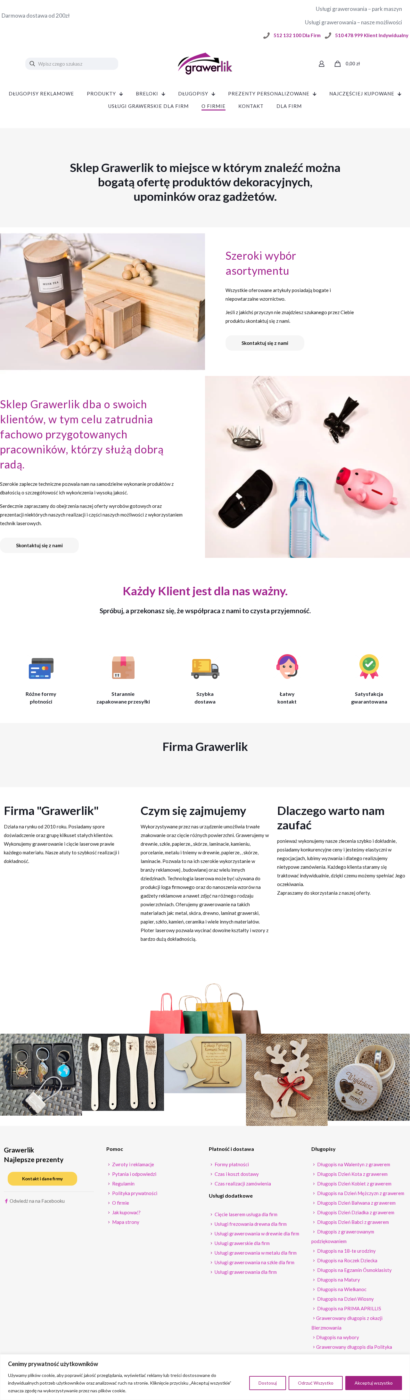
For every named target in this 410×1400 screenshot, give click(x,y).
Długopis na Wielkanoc (341, 1289)
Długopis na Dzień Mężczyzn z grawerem (360, 1193)
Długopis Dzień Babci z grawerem (352, 1222)
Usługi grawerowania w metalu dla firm (255, 1253)
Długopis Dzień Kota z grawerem (352, 1174)
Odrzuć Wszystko (315, 1383)
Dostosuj (267, 1383)
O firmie (120, 1203)
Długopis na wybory (337, 1337)
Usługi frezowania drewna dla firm (250, 1224)
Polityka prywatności (134, 1193)
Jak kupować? (126, 1212)
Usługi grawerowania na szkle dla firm (254, 1262)
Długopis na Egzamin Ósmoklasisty (354, 1270)
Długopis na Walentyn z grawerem (353, 1164)
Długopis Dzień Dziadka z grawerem (355, 1212)
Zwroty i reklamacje (132, 1164)
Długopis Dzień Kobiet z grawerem (353, 1183)
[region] (205, 1377)
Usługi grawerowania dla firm (245, 1272)
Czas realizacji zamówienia (242, 1183)
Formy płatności (231, 1164)
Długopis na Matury (338, 1279)
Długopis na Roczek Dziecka (346, 1260)
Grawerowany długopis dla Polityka (354, 1347)
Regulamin (123, 1183)
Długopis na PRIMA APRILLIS (348, 1308)
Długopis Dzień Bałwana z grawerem (356, 1203)
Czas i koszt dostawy (236, 1174)
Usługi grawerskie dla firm (242, 1243)
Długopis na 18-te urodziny (346, 1251)
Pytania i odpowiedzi (133, 1174)
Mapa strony (125, 1222)
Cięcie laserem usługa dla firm (245, 1214)
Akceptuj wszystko (374, 1383)
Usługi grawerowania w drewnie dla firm (256, 1233)
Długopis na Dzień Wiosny (345, 1299)
